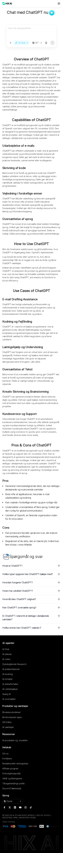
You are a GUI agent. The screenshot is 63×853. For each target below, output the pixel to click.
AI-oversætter (9, 699)
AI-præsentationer (11, 669)
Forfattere (7, 758)
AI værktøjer (8, 727)
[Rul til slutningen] (39, 43)
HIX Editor (7, 722)
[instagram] (25, 807)
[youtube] (20, 807)
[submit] (52, 42)
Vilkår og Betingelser (12, 778)
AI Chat (5, 649)
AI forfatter (7, 679)
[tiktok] (30, 807)
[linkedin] (15, 807)
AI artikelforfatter (10, 684)
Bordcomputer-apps (12, 717)
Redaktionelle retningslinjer (15, 763)
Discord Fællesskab (11, 788)
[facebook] (4, 807)
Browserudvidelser (11, 712)
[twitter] (9, 807)
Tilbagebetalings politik (13, 783)
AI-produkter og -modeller (15, 740)
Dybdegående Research (14, 664)
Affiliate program (10, 768)
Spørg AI (6, 694)
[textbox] (31, 33)
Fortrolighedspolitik (11, 773)
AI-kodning (7, 674)
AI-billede (7, 654)
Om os (5, 753)
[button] (31, 565)
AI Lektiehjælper (10, 689)
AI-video (6, 659)
